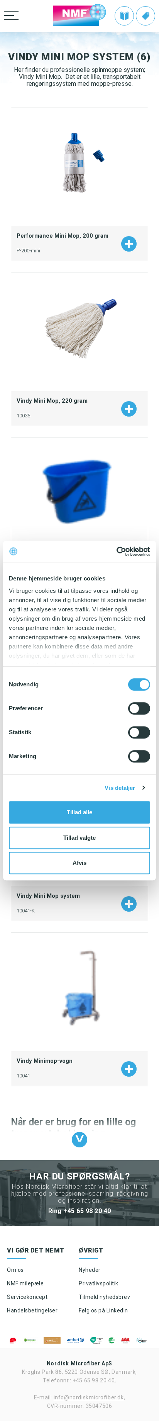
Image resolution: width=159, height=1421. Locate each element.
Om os (15, 1270)
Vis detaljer (120, 788)
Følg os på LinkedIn (103, 1310)
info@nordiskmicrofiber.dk (89, 1397)
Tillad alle (79, 812)
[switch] (139, 708)
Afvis (79, 862)
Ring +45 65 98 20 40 (79, 1211)
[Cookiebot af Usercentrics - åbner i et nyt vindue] (116, 551)
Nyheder (90, 1270)
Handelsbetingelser (32, 1310)
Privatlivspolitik (98, 1283)
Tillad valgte (79, 837)
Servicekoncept (27, 1297)
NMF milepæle (25, 1283)
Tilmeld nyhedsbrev (104, 1297)
